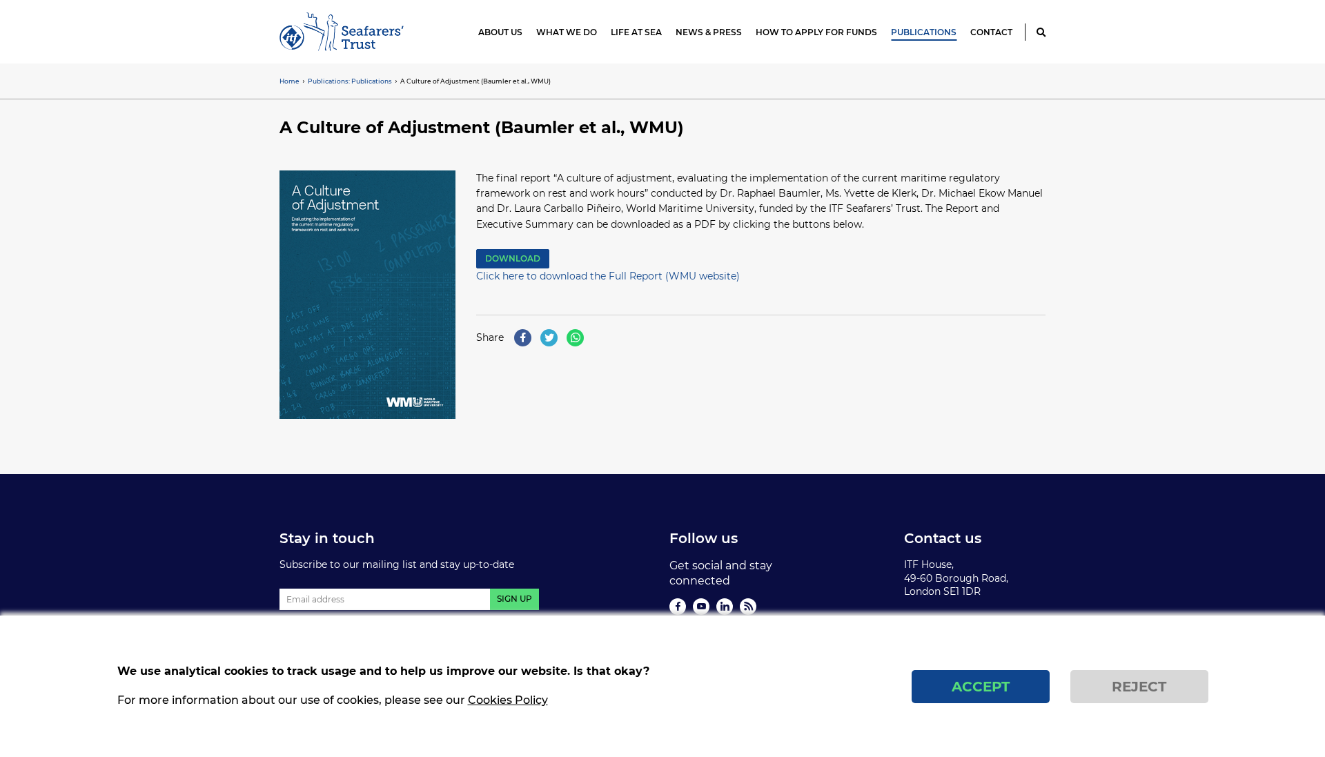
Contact (991, 32)
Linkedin (724, 606)
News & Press (709, 32)
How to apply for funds (816, 32)
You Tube (701, 606)
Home (289, 81)
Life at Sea (636, 32)
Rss (748, 606)
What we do (566, 32)
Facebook (677, 606)
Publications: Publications (350, 81)
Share (490, 337)
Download (512, 258)
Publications (923, 32)
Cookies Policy (508, 700)
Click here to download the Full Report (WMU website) (608, 276)
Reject (1139, 686)
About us (500, 32)
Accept (981, 686)
